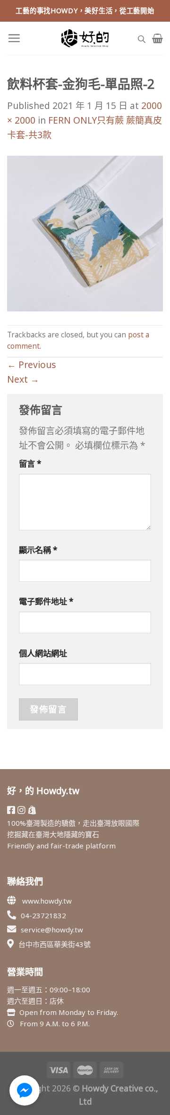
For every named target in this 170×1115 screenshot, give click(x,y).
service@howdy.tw (52, 929)
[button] (24, 1090)
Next (23, 379)
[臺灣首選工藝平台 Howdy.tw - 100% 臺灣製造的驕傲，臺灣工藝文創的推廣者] (85, 38)
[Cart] (157, 38)
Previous (31, 364)
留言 (30, 463)
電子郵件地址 (46, 601)
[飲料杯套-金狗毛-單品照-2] (85, 232)
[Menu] (14, 38)
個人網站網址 (43, 653)
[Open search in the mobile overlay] (141, 38)
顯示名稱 (38, 550)
